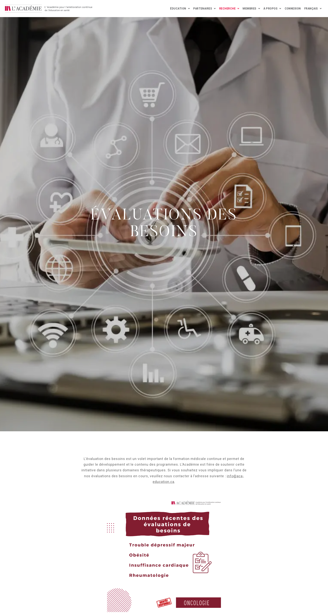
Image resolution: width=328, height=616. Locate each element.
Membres (249, 8)
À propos (270, 8)
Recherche (227, 8)
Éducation (178, 8)
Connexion (293, 8)
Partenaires (202, 8)
